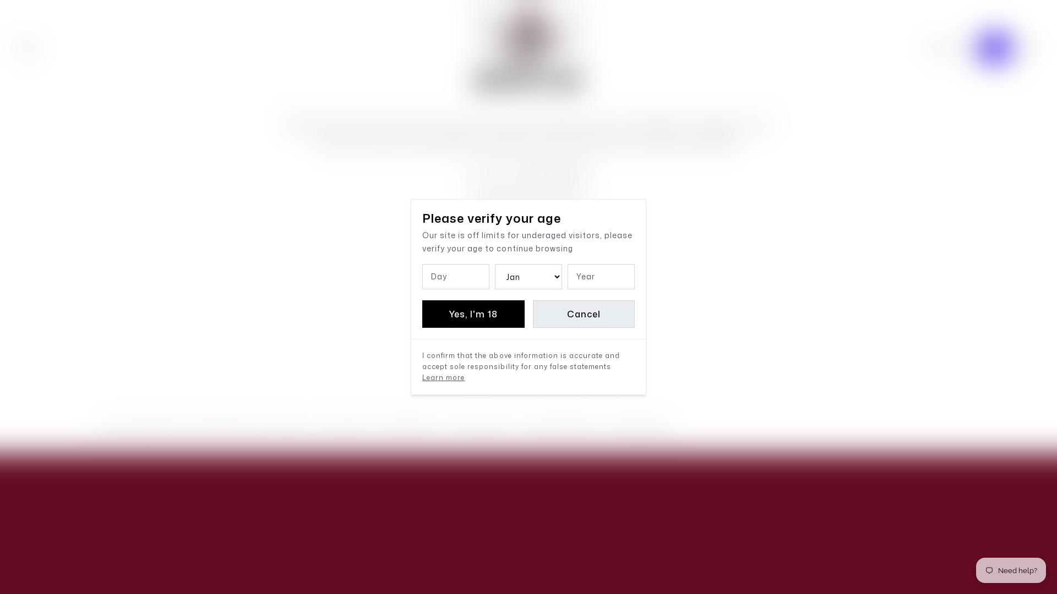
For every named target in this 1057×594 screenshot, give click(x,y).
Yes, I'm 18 (473, 314)
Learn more (443, 377)
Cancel (584, 314)
